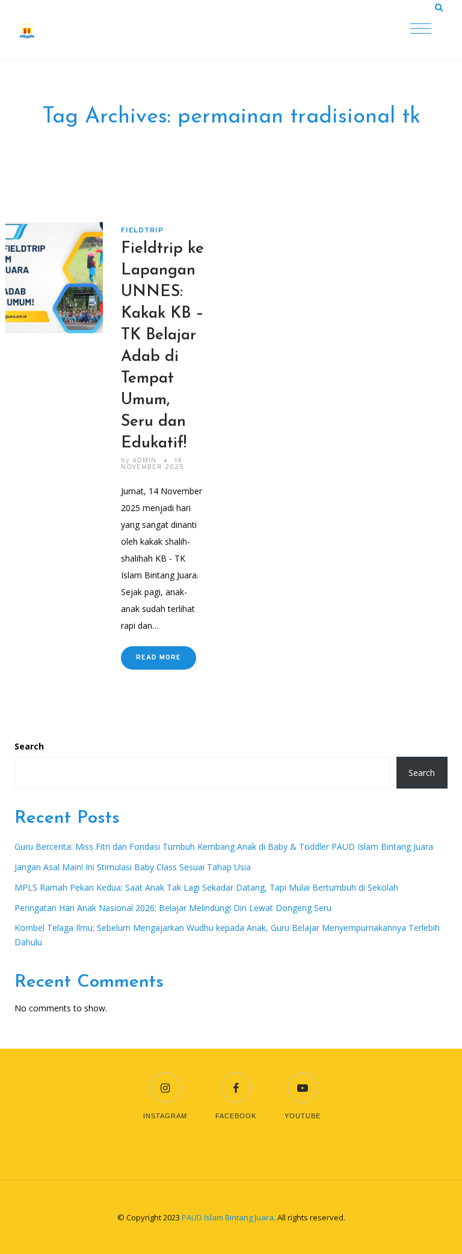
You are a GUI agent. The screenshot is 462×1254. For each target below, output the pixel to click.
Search (29, 746)
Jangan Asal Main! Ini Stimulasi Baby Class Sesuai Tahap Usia (132, 867)
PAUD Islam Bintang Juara (228, 1217)
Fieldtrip (142, 230)
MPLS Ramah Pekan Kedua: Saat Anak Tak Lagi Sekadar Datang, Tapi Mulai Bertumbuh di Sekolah (206, 887)
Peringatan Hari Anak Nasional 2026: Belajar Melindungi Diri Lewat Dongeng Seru (172, 907)
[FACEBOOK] (235, 1080)
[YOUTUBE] (303, 1080)
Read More (158, 657)
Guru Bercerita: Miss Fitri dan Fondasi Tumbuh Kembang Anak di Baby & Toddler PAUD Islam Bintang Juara (223, 846)
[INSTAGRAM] (165, 1080)
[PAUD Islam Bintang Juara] (77, 30)
